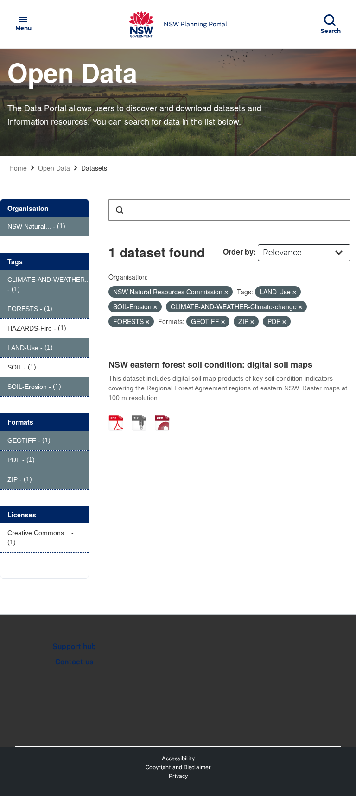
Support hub (74, 646)
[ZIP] (142, 413)
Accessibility (178, 758)
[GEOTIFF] (165, 413)
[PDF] (119, 413)
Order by (238, 251)
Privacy (178, 776)
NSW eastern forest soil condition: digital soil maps (210, 364)
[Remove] (226, 292)
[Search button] (119, 210)
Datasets (94, 167)
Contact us (74, 661)
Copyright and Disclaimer (178, 767)
